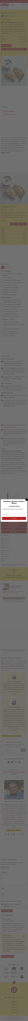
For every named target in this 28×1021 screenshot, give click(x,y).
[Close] (26, 499)
